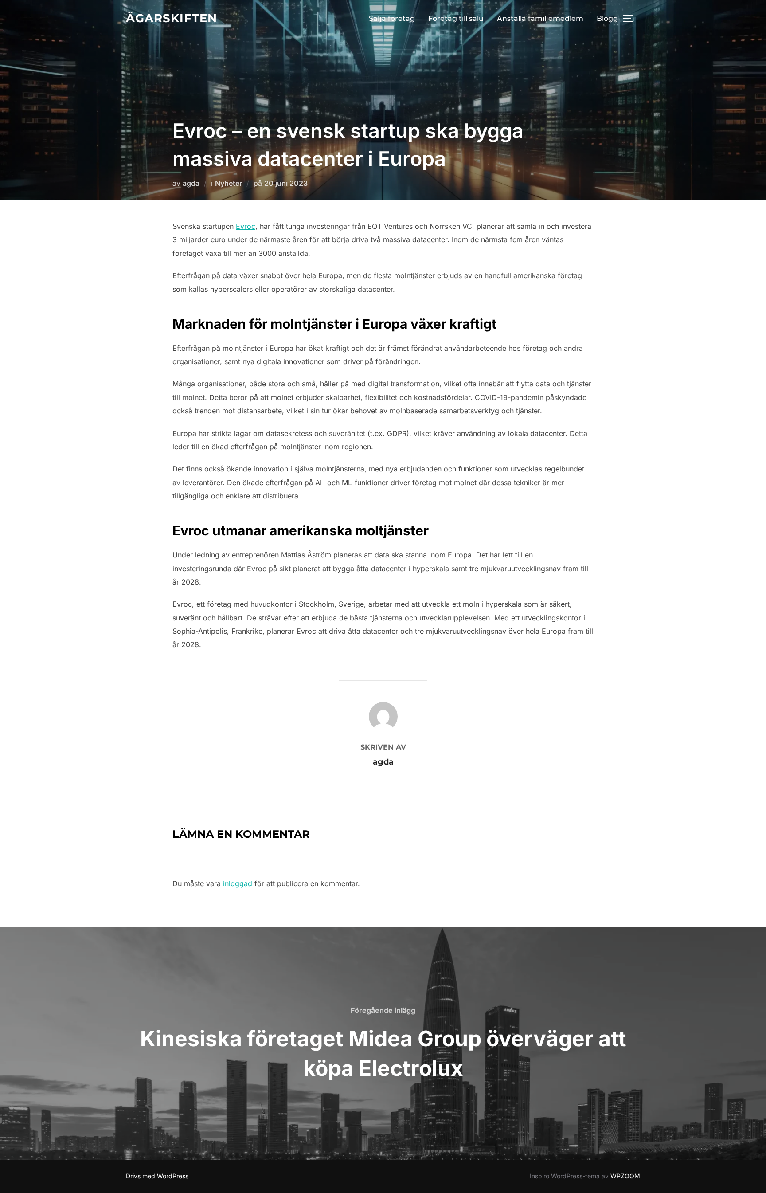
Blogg (607, 18)
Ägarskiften (171, 18)
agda (191, 183)
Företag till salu (456, 18)
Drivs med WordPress (157, 1176)
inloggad (237, 883)
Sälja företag (392, 18)
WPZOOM (625, 1176)
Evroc (245, 226)
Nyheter (228, 183)
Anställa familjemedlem (540, 18)
